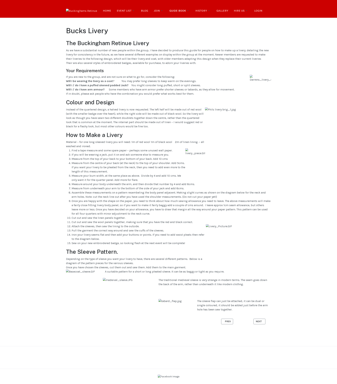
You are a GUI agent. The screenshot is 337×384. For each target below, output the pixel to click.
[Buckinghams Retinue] (81, 10)
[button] (126, 11)
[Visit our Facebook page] (168, 376)
